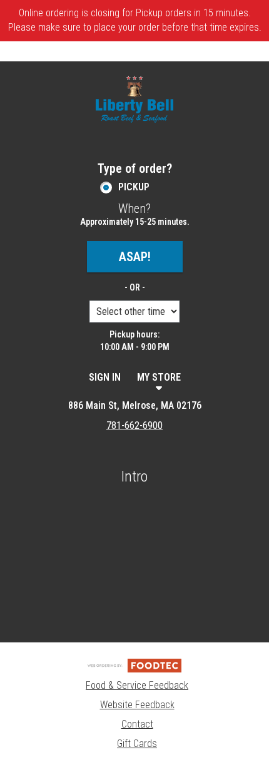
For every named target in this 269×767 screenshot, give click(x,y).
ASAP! (135, 256)
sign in (105, 377)
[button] (134, 99)
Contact (137, 724)
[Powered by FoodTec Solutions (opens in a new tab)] (134, 665)
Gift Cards (137, 743)
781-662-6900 (134, 425)
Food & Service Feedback (137, 685)
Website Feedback (137, 705)
